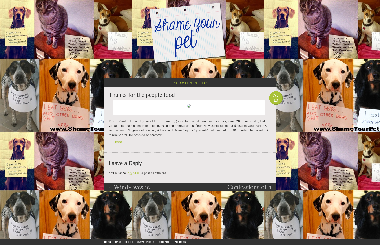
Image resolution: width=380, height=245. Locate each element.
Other (129, 242)
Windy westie (129, 186)
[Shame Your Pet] (190, 32)
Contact (164, 242)
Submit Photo (145, 242)
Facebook (180, 242)
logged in (133, 172)
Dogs (118, 142)
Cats (118, 242)
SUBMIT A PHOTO (190, 82)
